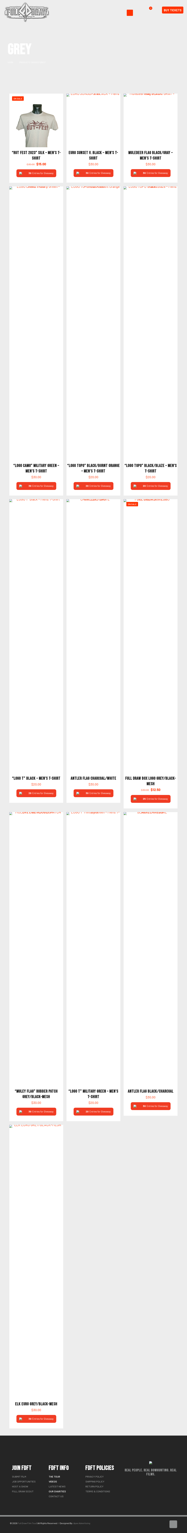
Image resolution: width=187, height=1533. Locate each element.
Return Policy (94, 1486)
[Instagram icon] (164, 1525)
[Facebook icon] (160, 1525)
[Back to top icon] (173, 1524)
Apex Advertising (81, 1523)
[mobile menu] (130, 13)
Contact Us (56, 1496)
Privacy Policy (94, 1476)
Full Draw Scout (23, 1491)
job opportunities (24, 1481)
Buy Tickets (173, 10)
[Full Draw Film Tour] (27, 12)
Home (10, 62)
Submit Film (19, 1476)
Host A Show (20, 1486)
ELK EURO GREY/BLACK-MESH (36, 1404)
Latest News (57, 1486)
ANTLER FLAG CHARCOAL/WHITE (93, 778)
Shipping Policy (94, 1481)
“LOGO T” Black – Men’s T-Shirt (36, 778)
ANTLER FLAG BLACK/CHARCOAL (150, 1091)
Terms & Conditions (97, 1491)
